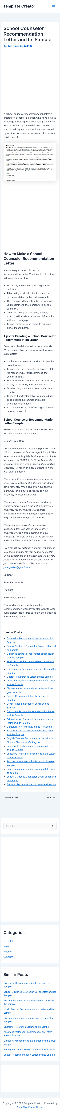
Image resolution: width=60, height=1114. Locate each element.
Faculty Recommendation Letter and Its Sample (29, 1049)
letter (6, 946)
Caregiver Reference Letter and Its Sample (29, 726)
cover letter (10, 941)
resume (8, 951)
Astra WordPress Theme (30, 1107)
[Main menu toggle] (53, 6)
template (8, 956)
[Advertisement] (30, 80)
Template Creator (19, 6)
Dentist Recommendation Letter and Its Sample (29, 1054)
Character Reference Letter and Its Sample (30, 676)
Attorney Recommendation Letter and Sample (31, 784)
